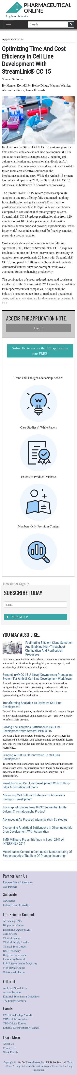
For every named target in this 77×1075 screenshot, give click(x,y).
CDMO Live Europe (14, 1023)
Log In (10, 16)
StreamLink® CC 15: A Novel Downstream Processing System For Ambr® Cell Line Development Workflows (37, 677)
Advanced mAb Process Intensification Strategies (35, 819)
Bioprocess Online (13, 925)
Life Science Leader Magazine (20, 963)
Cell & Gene (10, 934)
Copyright (8, 1062)
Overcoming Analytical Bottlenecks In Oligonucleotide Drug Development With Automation (37, 829)
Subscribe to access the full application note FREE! (40, 351)
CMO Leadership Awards (17, 1015)
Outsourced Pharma (14, 972)
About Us (8, 1043)
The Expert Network (14, 1001)
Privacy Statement (21, 1066)
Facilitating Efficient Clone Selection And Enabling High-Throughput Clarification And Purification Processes (48, 648)
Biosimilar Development (16, 929)
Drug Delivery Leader (15, 955)
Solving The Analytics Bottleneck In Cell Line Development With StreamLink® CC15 (32, 729)
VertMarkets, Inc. (36, 1062)
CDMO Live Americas (16, 1019)
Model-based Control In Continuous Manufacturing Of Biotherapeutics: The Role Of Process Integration (37, 854)
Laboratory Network (14, 959)
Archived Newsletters (15, 988)
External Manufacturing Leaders (21, 1028)
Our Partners (10, 886)
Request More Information (18, 882)
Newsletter (9, 900)
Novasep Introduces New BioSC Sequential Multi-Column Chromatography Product (35, 809)
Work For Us (10, 1052)
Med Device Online (14, 968)
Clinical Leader (11, 938)
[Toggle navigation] (8, 24)
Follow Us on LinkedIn (16, 905)
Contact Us (9, 1048)
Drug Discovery (12, 951)
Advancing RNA (12, 921)
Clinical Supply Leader (16, 942)
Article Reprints (12, 992)
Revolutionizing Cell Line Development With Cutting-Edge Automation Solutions (36, 785)
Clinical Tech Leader (14, 946)
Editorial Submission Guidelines (21, 996)
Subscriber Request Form (45, 1066)
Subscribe (23, 16)
